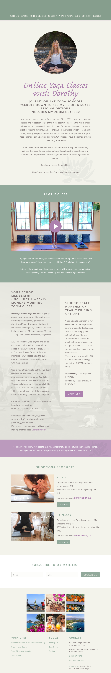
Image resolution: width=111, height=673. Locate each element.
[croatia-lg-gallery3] (55, 603)
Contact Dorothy (39, 429)
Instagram (53, 642)
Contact (86, 16)
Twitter (52, 651)
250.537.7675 (75, 656)
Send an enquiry (76, 660)
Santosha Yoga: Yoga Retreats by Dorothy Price (32, 7)
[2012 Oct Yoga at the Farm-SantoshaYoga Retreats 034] (75, 603)
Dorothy (52, 16)
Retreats (14, 16)
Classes (25, 16)
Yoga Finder (16, 655)
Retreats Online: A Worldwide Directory (28, 642)
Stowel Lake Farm (19, 647)
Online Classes (38, 16)
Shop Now (63, 504)
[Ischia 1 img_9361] (36, 623)
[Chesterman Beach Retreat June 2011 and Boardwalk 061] (36, 603)
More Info (74, 394)
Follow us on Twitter (106, 9)
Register (97, 16)
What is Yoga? (66, 16)
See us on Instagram (100, 9)
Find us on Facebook (103, 9)
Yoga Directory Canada (21, 651)
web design (74, 666)
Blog (77, 16)
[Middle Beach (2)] (75, 623)
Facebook (53, 647)
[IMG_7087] (55, 623)
